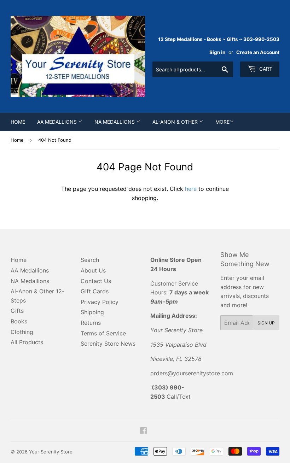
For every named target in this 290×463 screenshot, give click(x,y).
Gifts (17, 310)
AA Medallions (57, 122)
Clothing (22, 331)
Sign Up (266, 323)
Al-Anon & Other (175, 122)
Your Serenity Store (50, 452)
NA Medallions (115, 122)
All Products (27, 342)
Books (19, 321)
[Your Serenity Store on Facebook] (143, 431)
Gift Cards (95, 291)
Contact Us (96, 281)
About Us (93, 270)
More (222, 122)
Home (18, 122)
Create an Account (257, 52)
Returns (91, 322)
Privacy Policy (99, 301)
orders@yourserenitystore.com (191, 373)
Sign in (217, 52)
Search (90, 259)
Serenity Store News (108, 343)
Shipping (92, 312)
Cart (265, 69)
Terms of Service (103, 333)
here (191, 188)
